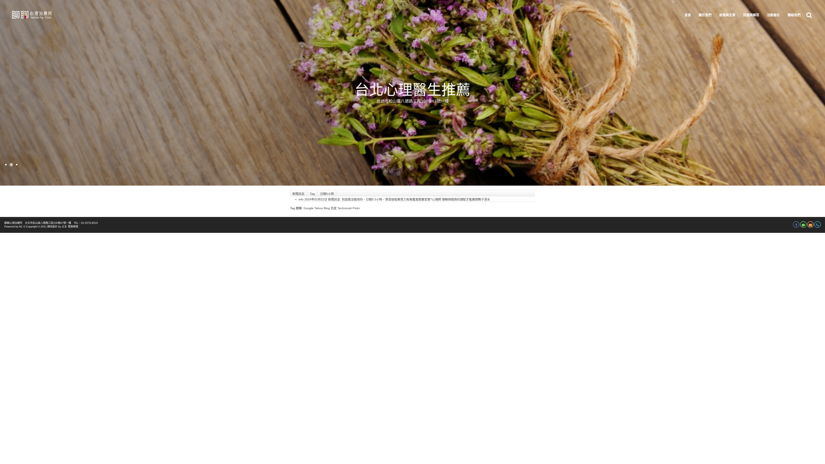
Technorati (345, 208)
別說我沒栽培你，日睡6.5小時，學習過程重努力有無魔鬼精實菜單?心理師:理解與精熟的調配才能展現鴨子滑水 (416, 199)
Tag (312, 193)
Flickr (356, 208)
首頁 (687, 15)
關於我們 (705, 15)
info (301, 199)
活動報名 (773, 15)
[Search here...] (809, 15)
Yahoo (318, 208)
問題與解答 (751, 15)
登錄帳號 (73, 226)
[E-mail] (810, 224)
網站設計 (52, 226)
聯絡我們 (794, 15)
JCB (64, 226)
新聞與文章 (727, 15)
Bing (327, 208)
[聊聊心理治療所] (31, 15)
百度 (334, 208)
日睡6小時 (327, 193)
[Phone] (817, 224)
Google (308, 208)
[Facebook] (796, 224)
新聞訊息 (298, 193)
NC (21, 226)
